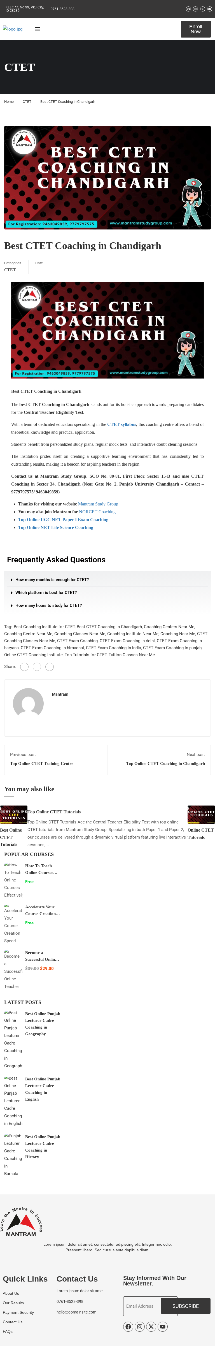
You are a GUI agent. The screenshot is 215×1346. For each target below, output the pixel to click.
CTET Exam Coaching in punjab (172, 647)
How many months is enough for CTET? (52, 579)
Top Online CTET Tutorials (54, 811)
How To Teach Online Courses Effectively (39, 872)
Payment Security (18, 1312)
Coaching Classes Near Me (79, 633)
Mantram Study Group (98, 504)
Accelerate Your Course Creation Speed (40, 914)
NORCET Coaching (97, 511)
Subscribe (185, 1306)
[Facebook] (24, 667)
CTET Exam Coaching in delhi (127, 640)
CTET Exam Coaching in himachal (52, 647)
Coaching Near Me (177, 633)
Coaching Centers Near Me (169, 626)
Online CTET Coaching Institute (33, 654)
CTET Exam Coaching (77, 640)
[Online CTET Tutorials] (201, 814)
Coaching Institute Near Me (132, 633)
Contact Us (12, 1322)
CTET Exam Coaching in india (113, 647)
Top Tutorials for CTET (86, 654)
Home (9, 101)
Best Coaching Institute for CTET (44, 626)
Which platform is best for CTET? (46, 592)
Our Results (13, 1303)
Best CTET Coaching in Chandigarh (109, 626)
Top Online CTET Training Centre (41, 763)
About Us (11, 1293)
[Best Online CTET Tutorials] (13, 814)
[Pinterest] (49, 667)
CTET (27, 101)
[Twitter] (37, 667)
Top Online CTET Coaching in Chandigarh (165, 763)
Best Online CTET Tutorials (11, 837)
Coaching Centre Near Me (28, 633)
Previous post (23, 754)
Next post (196, 754)
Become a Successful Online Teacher (41, 959)
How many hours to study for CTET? (48, 605)
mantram (60, 694)
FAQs (8, 1331)
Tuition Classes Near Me (132, 654)
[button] (107, 580)
